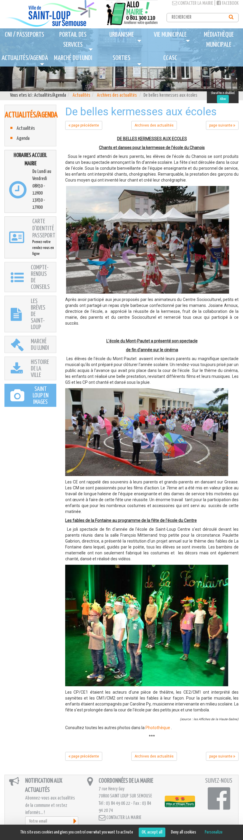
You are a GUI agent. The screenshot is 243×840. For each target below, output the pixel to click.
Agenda (23, 138)
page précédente (85, 125)
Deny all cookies (183, 832)
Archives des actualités (117, 95)
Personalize (214, 832)
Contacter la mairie (195, 3)
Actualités (81, 95)
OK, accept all (152, 832)
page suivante (221, 125)
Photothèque (158, 727)
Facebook (230, 3)
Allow (223, 99)
